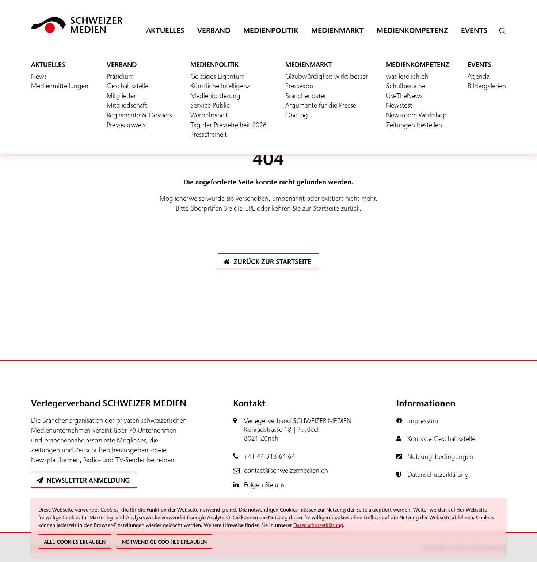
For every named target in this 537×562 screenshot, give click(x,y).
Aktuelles (165, 30)
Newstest (399, 106)
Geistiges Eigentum (217, 77)
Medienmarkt (337, 30)
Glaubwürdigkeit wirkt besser (326, 77)
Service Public (210, 106)
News (39, 77)
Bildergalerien (487, 86)
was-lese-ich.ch (407, 77)
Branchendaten (306, 96)
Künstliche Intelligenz (220, 86)
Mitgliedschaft (127, 106)
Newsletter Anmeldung (87, 480)
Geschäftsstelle (127, 86)
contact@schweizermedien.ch (286, 470)
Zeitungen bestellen (414, 125)
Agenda (479, 77)
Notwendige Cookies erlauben (164, 542)
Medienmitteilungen (59, 86)
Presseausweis (126, 125)
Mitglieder (121, 96)
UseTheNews (404, 96)
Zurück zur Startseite (271, 261)
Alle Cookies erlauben (75, 542)
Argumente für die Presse (320, 106)
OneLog (296, 116)
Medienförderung (215, 96)
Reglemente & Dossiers (139, 116)
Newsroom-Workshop (416, 116)
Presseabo (299, 86)
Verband (214, 30)
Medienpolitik (270, 30)
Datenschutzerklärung (318, 525)
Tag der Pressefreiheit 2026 (228, 125)
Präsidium (120, 77)
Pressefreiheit (208, 135)
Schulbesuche (405, 86)
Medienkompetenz (412, 30)
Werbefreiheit (209, 116)
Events (474, 30)
